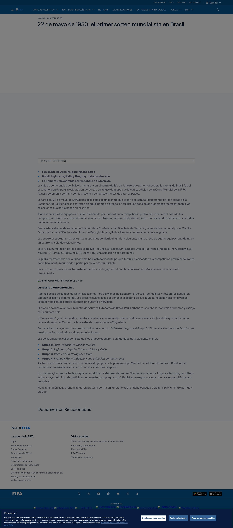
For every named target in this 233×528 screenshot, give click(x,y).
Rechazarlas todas (178, 518)
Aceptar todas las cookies (203, 518)
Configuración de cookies (153, 518)
